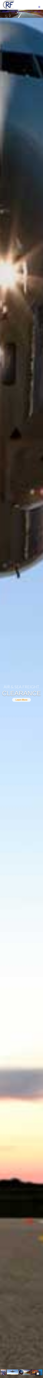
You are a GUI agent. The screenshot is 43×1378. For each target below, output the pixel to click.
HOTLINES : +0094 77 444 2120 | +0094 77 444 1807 (21, 11)
